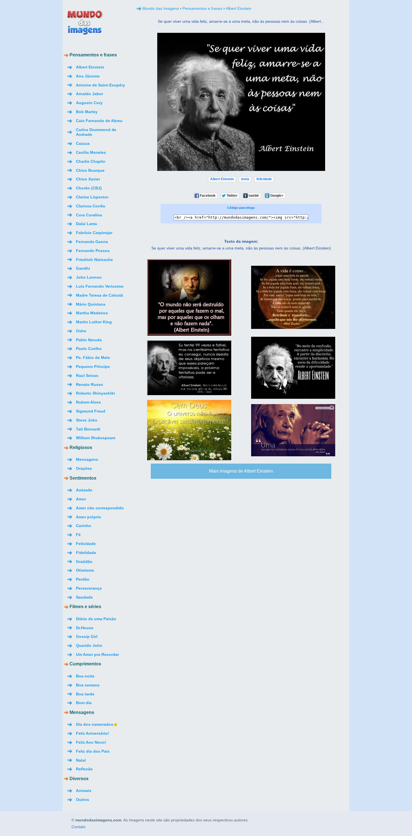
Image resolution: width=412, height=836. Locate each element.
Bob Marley (87, 111)
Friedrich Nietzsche (94, 259)
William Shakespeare (95, 438)
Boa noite (85, 676)
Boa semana (87, 685)
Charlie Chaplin (90, 161)
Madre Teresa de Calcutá (99, 295)
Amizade (84, 490)
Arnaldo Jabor (89, 93)
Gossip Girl (87, 636)
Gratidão (84, 561)
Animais (83, 790)
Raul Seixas (87, 375)
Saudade (84, 597)
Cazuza (83, 143)
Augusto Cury (89, 102)
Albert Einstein (90, 67)
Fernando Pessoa (93, 250)
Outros (82, 799)
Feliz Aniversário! (92, 733)
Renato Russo (89, 384)
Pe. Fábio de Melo (93, 357)
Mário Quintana (90, 304)
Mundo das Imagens (160, 8)
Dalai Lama (86, 223)
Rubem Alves (88, 402)
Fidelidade (86, 552)
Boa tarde (85, 694)
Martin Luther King (94, 322)
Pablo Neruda (89, 340)
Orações (84, 468)
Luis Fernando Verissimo (100, 286)
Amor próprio (88, 517)
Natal (81, 760)
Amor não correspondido (100, 508)
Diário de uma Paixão (96, 619)
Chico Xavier (88, 179)
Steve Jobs (86, 420)
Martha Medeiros (92, 313)
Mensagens (87, 459)
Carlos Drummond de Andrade (96, 132)
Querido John (89, 645)
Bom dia (84, 702)
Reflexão (84, 769)
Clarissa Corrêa (90, 206)
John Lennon (89, 277)
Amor (81, 499)
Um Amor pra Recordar (97, 654)
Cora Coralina (89, 215)
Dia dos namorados (94, 724)
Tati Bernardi (88, 429)
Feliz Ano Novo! (91, 742)
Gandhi (83, 268)
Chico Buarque (90, 170)
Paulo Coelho (89, 348)
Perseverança (89, 588)
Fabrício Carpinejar (94, 232)
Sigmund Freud (90, 411)
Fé (78, 534)
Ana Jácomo (88, 76)
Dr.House (84, 628)
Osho (81, 331)
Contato (78, 827)
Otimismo (85, 570)
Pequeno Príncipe (93, 366)
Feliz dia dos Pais (93, 751)
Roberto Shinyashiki (95, 393)
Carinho (83, 525)
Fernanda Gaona (92, 241)
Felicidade (86, 543)
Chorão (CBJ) (89, 188)
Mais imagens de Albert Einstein (241, 471)
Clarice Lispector (92, 197)
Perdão (82, 579)
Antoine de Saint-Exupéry (100, 85)
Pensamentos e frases (202, 8)
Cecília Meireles (91, 152)
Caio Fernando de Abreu (99, 120)
